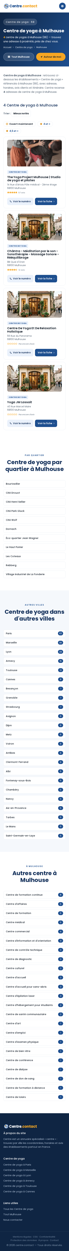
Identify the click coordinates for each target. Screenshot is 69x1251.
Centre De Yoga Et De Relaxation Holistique (31, 330)
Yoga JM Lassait (19, 402)
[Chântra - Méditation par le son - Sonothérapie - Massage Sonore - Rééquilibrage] (34, 227)
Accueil (7, 47)
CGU (35, 1236)
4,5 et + (13, 131)
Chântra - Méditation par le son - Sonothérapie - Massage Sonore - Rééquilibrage (33, 254)
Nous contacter (12, 1220)
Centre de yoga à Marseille (19, 1170)
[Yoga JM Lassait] (34, 378)
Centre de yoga (23, 47)
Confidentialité (47, 1236)
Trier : (7, 113)
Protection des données (24, 1240)
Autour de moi (52, 56)
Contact (54, 1240)
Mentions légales (22, 1236)
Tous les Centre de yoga (18, 1209)
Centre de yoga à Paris (17, 1164)
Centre (23, 6)
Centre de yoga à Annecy (18, 1180)
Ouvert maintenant (21, 124)
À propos (43, 1240)
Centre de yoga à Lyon (17, 1175)
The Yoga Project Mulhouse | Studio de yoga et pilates (34, 178)
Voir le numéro (22, 201)
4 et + (46, 124)
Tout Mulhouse (20, 56)
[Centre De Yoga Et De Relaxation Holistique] (34, 304)
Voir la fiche (45, 201)
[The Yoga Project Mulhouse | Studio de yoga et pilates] (34, 153)
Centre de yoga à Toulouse (20, 1186)
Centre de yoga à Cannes (19, 1191)
